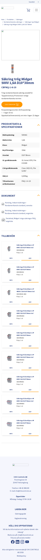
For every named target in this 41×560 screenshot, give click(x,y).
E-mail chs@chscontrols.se (20, 491)
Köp (30, 258)
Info (11, 258)
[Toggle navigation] (36, 10)
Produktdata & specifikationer (11, 125)
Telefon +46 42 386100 (20, 488)
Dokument (8, 195)
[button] (34, 2)
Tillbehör (8, 235)
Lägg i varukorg (10, 104)
